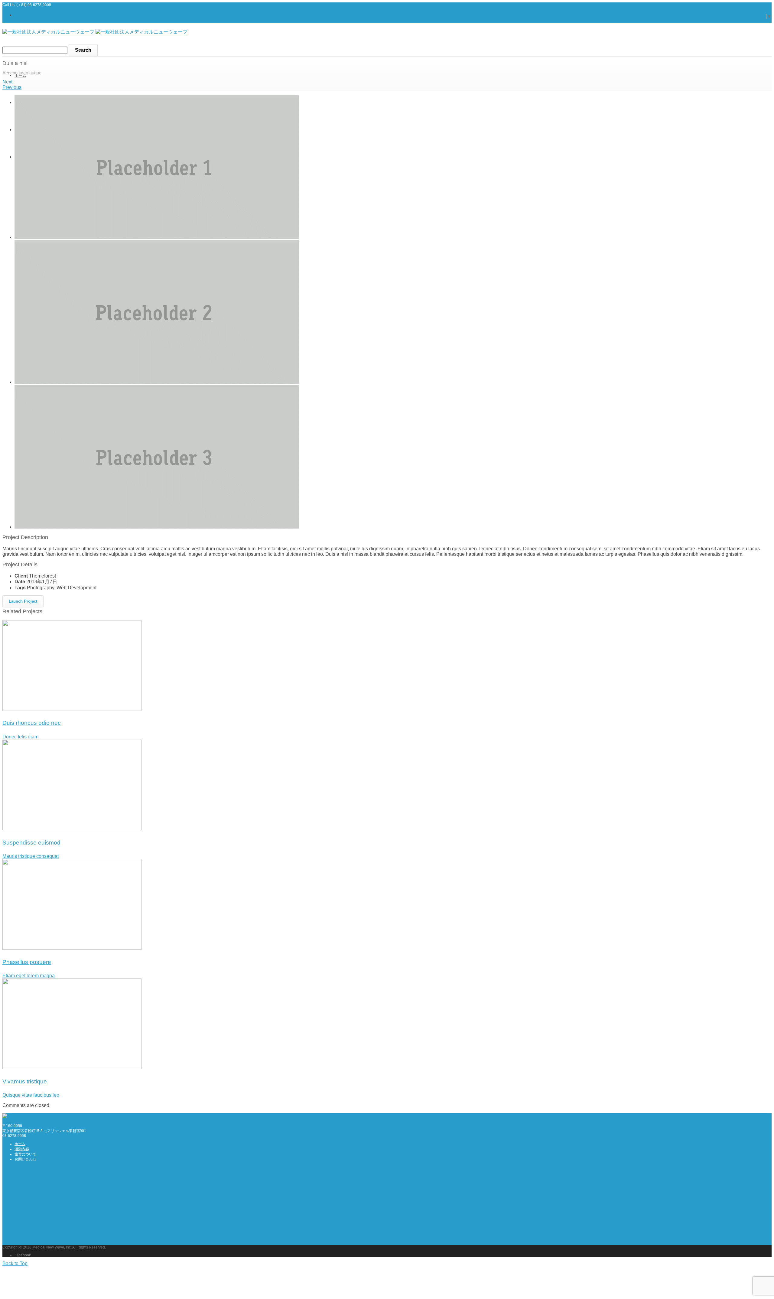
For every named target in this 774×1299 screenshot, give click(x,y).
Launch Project (23, 601)
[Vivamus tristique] (71, 1067)
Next (7, 81)
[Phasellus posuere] (71, 948)
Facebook (25, 15)
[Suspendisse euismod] (71, 828)
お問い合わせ (25, 1159)
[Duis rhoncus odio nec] (71, 709)
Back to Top (15, 1263)
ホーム (20, 75)
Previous (11, 87)
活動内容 (22, 1149)
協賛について (25, 1154)
